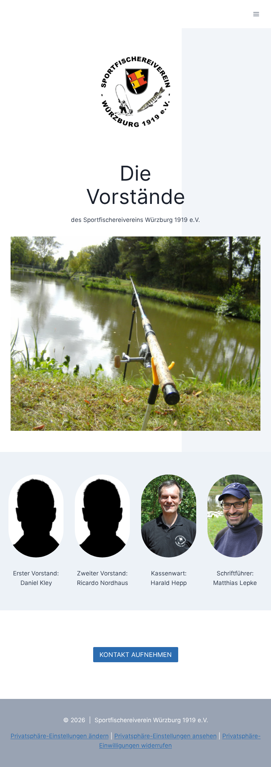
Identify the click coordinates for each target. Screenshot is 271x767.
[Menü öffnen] (256, 13)
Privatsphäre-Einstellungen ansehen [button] (165, 735)
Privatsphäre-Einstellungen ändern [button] (60, 735)
